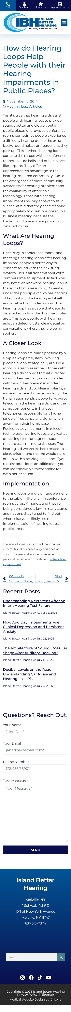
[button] (64, 22)
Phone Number (16, 762)
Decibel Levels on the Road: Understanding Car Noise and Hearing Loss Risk (29, 674)
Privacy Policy (27, 994)
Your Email (12, 743)
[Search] (61, 957)
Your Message (14, 780)
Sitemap (47, 994)
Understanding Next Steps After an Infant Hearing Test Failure (34, 603)
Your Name (12, 725)
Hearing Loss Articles (24, 106)
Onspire (56, 999)
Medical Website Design (27, 999)
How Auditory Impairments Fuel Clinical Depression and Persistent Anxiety (33, 627)
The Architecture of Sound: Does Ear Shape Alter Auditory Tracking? (35, 650)
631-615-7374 (35, 923)
